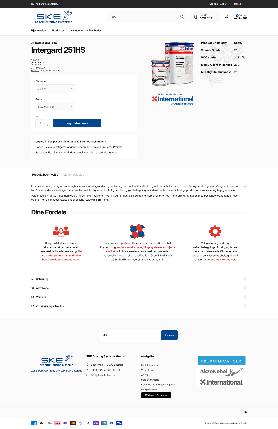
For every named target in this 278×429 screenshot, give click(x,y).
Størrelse (40, 81)
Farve (38, 99)
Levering (35, 70)
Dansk (237, 3)
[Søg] (182, 17)
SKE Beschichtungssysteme (222, 423)
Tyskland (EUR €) (217, 3)
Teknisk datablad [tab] (73, 174)
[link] (45, 4)
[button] (240, 16)
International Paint (44, 42)
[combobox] (147, 16)
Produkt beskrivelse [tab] (45, 174)
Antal (37, 116)
